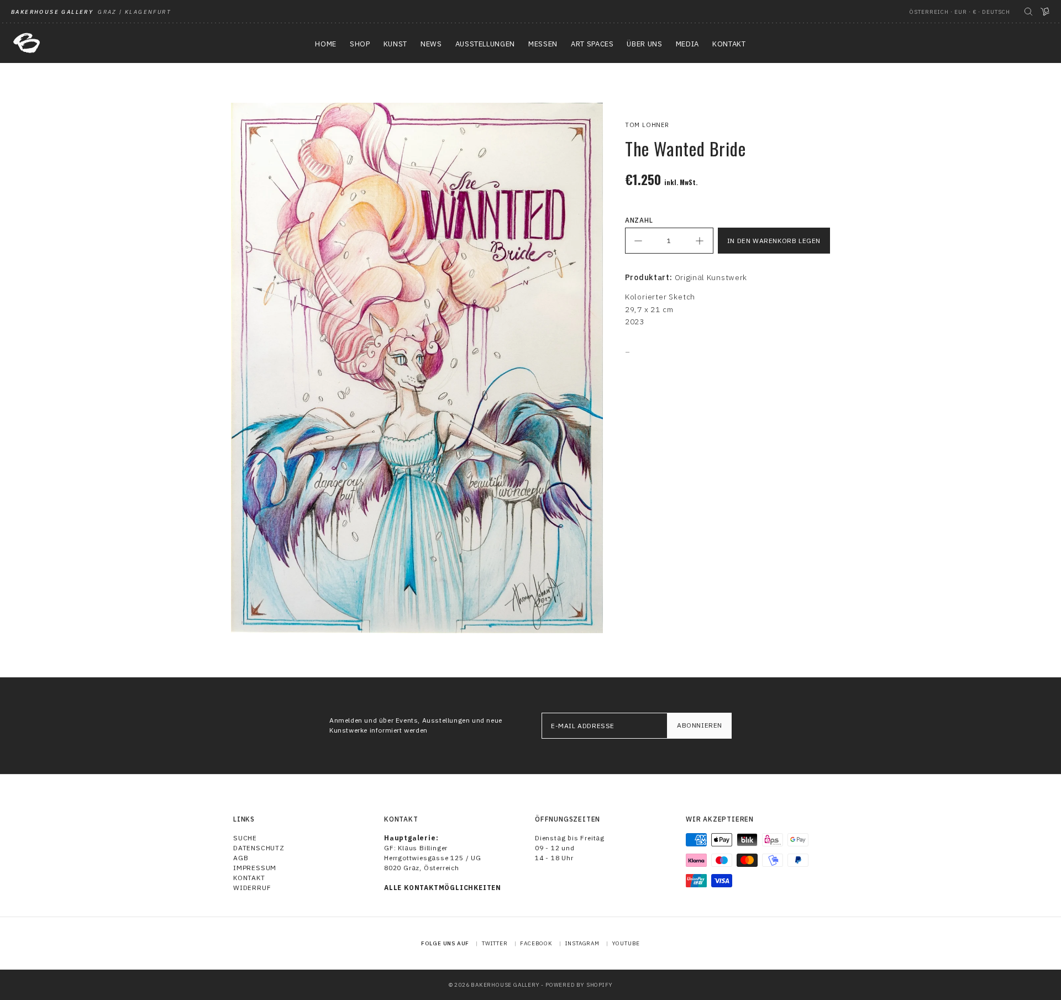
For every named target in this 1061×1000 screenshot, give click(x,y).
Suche (245, 838)
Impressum (254, 868)
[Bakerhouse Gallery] (26, 43)
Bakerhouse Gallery (505, 984)
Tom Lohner (647, 125)
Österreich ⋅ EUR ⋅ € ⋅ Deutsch (960, 11)
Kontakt (249, 877)
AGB (240, 858)
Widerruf (252, 887)
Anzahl (639, 220)
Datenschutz (259, 848)
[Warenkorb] (1045, 12)
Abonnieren (699, 725)
